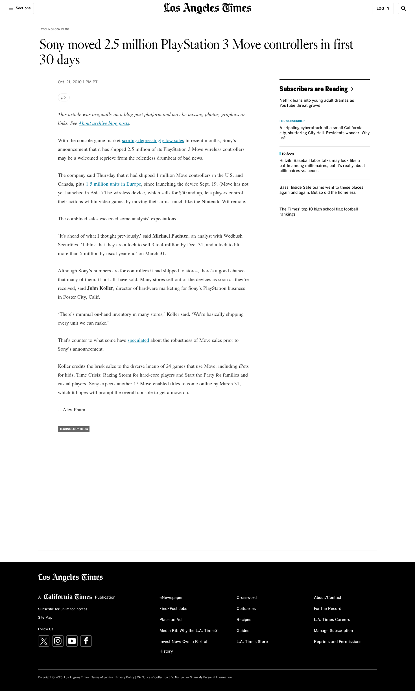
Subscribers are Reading (313, 88)
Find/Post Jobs (173, 609)
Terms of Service (102, 677)
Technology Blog (55, 29)
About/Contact (327, 598)
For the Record (327, 609)
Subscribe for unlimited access (62, 609)
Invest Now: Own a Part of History (183, 646)
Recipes (244, 620)
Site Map (45, 618)
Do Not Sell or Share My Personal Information (201, 677)
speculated (138, 339)
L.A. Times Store (252, 642)
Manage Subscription (333, 631)
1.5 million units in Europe (113, 183)
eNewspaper (171, 598)
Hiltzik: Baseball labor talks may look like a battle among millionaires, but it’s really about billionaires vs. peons (322, 166)
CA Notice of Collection (152, 677)
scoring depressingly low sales (153, 140)
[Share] (64, 97)
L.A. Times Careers (332, 620)
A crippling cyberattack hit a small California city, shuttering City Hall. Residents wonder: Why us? (324, 133)
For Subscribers (293, 121)
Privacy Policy (124, 677)
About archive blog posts (104, 122)
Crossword (247, 598)
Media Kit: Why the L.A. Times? (189, 631)
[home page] (207, 7)
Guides (243, 631)
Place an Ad (171, 620)
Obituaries (246, 609)
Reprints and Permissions (337, 642)
